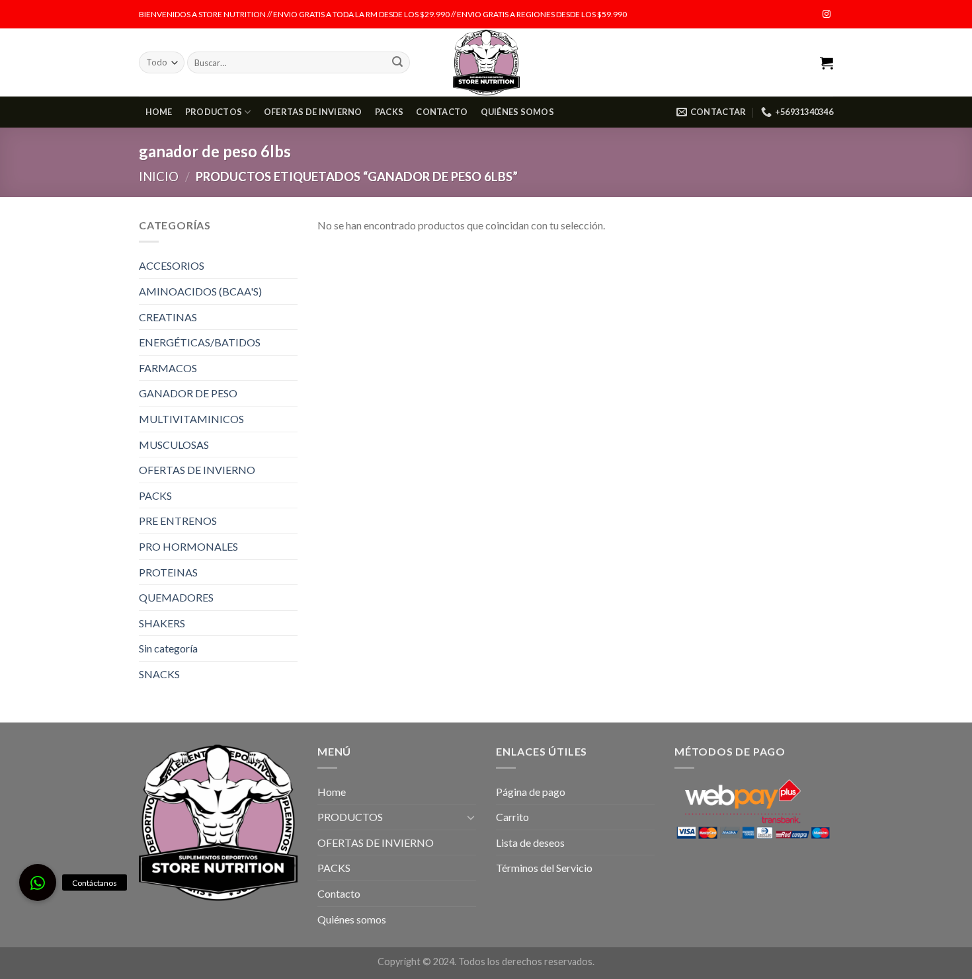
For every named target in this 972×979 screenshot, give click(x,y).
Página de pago (530, 791)
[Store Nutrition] (486, 62)
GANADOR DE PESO (188, 393)
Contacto (441, 111)
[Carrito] (826, 62)
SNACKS (159, 674)
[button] (37, 882)
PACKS (389, 111)
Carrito (512, 816)
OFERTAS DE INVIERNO (313, 111)
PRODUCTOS (213, 111)
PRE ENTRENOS (178, 520)
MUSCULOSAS (174, 444)
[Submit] (397, 63)
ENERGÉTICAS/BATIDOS (200, 342)
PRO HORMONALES (188, 546)
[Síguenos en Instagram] (826, 14)
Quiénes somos (517, 111)
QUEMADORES (176, 597)
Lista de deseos (530, 842)
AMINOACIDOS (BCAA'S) (200, 291)
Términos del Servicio (544, 867)
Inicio (159, 176)
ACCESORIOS (171, 265)
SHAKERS (162, 623)
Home (159, 111)
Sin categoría (168, 648)
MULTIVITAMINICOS (191, 418)
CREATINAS (168, 317)
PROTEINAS (168, 572)
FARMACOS (168, 368)
